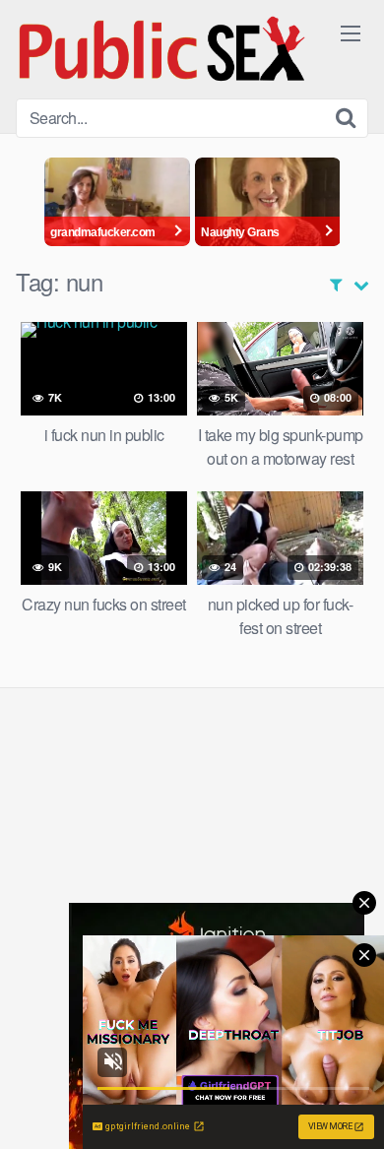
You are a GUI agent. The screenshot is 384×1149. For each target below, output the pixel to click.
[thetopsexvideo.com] (163, 49)
